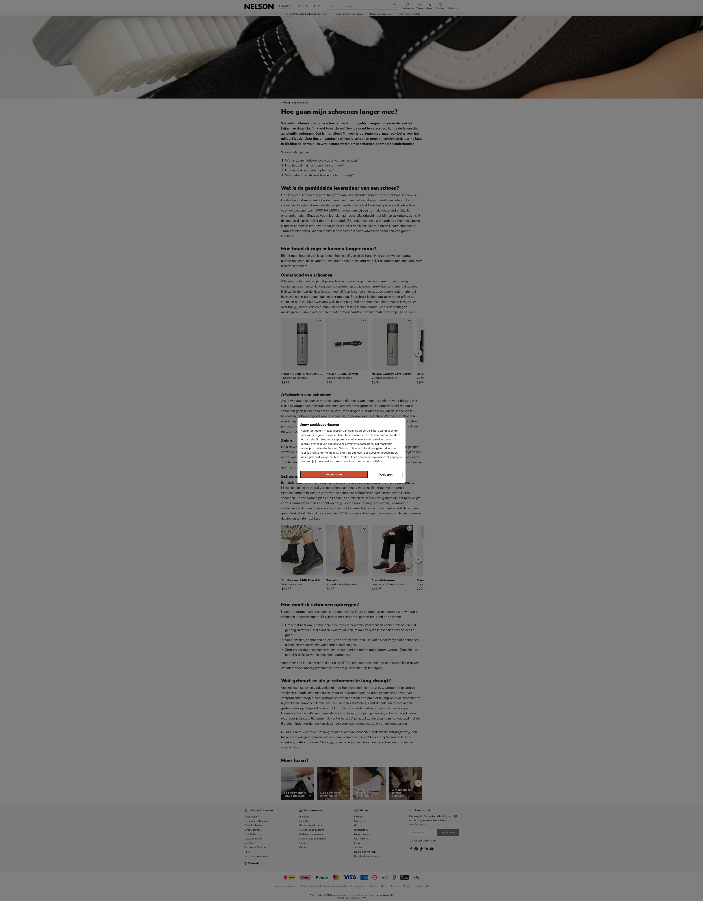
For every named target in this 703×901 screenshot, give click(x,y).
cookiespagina (392, 457)
